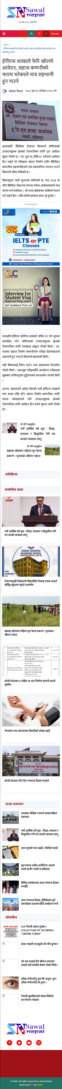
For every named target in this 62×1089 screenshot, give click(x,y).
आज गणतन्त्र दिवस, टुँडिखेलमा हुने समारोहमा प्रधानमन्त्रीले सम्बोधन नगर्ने (39, 902)
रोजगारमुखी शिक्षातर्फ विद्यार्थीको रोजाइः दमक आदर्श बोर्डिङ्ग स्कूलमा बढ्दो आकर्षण (31, 583)
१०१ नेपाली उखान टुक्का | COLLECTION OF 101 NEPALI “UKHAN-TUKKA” (37, 930)
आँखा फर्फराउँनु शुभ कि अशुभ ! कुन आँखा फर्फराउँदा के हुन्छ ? (38, 981)
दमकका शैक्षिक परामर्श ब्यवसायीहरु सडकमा (39, 815)
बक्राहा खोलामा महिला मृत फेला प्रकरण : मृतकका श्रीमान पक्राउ (29, 633)
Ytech (40, 1085)
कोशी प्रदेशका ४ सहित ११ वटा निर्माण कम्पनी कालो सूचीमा (30, 683)
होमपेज (6, 45)
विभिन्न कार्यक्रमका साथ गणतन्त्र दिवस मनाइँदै (40, 885)
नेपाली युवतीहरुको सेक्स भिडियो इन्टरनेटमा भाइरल (37, 998)
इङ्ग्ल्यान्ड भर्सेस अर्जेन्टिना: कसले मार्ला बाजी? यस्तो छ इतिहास (38, 867)
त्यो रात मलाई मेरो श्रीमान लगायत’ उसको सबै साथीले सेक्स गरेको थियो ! (39, 963)
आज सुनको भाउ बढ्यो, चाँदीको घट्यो (39, 848)
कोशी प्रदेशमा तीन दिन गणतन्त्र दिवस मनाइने (27, 781)
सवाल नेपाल (16, 91)
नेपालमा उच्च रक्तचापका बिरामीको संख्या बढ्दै (27, 731)
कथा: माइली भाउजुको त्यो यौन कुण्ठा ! (39, 944)
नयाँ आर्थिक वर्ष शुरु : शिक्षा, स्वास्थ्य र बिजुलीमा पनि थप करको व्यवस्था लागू (30, 533)
